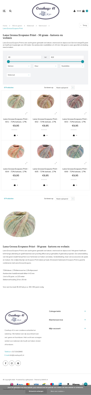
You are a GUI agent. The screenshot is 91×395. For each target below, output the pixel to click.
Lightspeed (29, 379)
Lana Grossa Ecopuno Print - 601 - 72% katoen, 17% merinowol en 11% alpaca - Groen (16, 121)
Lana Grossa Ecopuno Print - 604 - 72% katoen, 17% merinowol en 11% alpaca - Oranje (16, 170)
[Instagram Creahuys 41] (11, 363)
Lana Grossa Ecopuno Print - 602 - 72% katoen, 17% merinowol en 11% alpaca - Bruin (45, 121)
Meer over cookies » (57, 391)
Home (5, 26)
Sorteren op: (49, 87)
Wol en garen (17, 26)
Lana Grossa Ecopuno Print (13, 28)
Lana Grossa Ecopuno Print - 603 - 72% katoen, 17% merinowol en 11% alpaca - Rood (75, 121)
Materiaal (30, 26)
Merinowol (43, 26)
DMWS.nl (44, 379)
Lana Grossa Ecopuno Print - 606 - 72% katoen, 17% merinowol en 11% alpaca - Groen (75, 170)
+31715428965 (17, 352)
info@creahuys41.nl (16, 355)
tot (45, 57)
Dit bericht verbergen (36, 391)
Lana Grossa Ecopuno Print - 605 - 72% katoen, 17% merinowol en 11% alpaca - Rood (45, 170)
